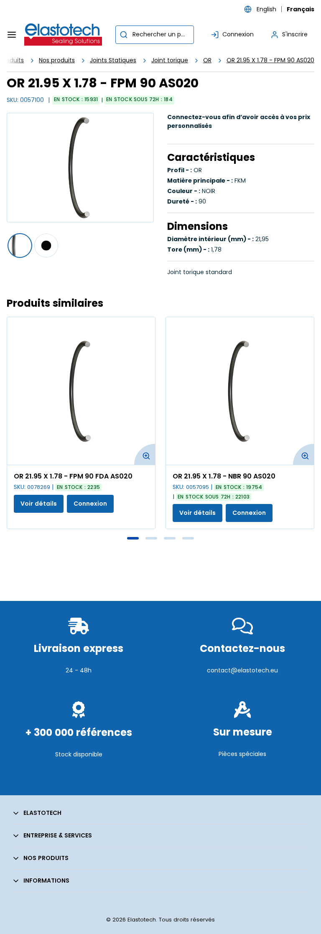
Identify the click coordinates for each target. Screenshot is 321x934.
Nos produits (57, 60)
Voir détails (38, 503)
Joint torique (169, 60)
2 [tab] (151, 538)
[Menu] (12, 34)
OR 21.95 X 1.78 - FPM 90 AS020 (270, 60)
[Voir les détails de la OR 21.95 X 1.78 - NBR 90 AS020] (240, 391)
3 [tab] (169, 538)
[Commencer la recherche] (123, 34)
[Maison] (63, 34)
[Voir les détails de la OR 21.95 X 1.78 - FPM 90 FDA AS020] (81, 391)
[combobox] (154, 34)
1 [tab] (133, 538)
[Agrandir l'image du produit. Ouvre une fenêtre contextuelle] (144, 454)
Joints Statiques (113, 60)
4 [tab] (188, 538)
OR (207, 60)
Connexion (90, 503)
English (266, 9)
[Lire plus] (78, 690)
